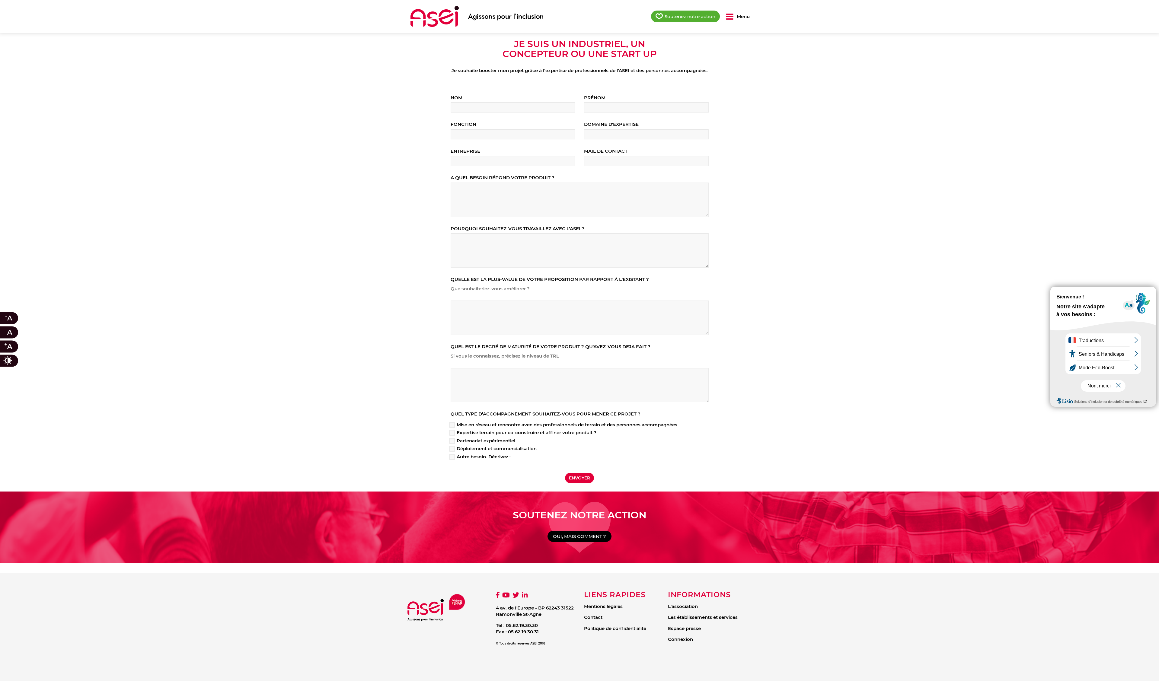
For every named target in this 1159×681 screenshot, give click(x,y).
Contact (593, 617)
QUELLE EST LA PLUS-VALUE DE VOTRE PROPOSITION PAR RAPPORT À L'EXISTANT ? (550, 279)
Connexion (680, 639)
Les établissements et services (703, 617)
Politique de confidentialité (615, 628)
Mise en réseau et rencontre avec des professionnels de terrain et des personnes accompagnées (567, 425)
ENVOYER (579, 478)
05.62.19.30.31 (523, 632)
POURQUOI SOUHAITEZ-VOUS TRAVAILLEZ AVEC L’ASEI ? (517, 228)
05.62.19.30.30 (522, 625)
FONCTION (463, 124)
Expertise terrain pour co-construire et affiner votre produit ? (526, 432)
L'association (683, 606)
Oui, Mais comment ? (579, 536)
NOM (456, 97)
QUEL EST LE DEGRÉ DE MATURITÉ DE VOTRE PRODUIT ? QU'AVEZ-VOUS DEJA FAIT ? (550, 346)
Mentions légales (603, 606)
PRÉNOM (594, 97)
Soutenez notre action (690, 16)
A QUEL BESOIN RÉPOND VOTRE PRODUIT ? (502, 177)
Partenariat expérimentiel (486, 441)
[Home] (476, 16)
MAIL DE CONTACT (605, 151)
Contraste (13, 360)
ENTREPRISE (465, 151)
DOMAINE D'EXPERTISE (611, 124)
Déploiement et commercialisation (497, 448)
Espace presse (684, 628)
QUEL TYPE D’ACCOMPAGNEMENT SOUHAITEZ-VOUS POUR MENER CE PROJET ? (545, 414)
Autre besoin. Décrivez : (484, 457)
